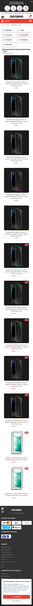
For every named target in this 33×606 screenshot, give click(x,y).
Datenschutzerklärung (6, 557)
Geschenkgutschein (6, 547)
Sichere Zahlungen (5, 552)
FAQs (2, 567)
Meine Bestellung (5, 576)
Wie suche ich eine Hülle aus (8, 562)
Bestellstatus (4, 573)
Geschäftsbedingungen (6, 554)
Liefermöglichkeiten (6, 549)
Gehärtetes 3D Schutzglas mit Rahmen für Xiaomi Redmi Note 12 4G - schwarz (16, 458)
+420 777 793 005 (8, 13)
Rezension (4, 559)
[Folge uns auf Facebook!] (2, 508)
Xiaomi (8, 25)
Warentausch (4, 578)
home (2, 25)
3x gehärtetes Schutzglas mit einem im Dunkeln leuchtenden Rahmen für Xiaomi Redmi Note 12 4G (16, 271)
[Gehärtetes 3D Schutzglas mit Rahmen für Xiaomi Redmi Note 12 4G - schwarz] (16, 443)
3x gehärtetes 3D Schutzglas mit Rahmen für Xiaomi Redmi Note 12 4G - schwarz (16, 494)
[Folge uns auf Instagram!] (2, 512)
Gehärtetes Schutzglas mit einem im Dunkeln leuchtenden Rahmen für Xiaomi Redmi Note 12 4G (16, 83)
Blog (2, 564)
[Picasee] (16, 16)
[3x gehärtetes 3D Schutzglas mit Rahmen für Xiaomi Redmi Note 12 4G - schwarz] (16, 479)
